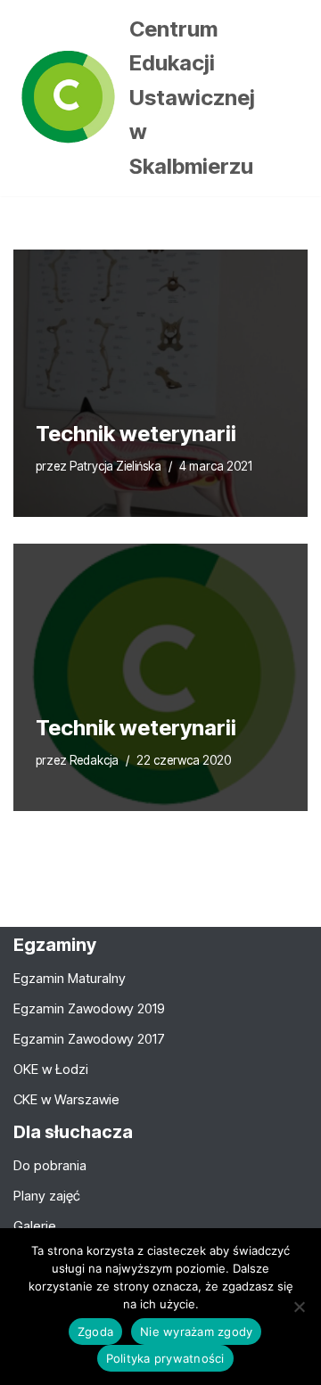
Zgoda (95, 1331)
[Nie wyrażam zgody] (299, 1306)
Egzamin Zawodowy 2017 (89, 1038)
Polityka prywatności (165, 1358)
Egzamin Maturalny (69, 978)
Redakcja (94, 760)
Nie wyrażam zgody (196, 1331)
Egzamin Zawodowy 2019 (89, 1008)
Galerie (34, 1225)
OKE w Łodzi (50, 1069)
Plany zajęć (46, 1195)
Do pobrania (49, 1165)
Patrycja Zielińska (115, 466)
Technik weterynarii (136, 434)
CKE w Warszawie (66, 1099)
